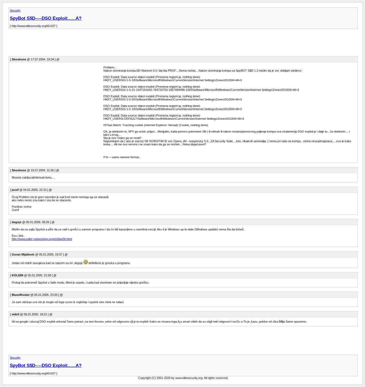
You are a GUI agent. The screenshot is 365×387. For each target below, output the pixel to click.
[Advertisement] (106, 44)
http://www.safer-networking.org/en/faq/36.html (42, 239)
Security (15, 10)
